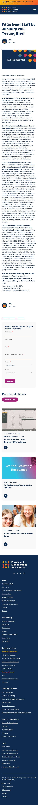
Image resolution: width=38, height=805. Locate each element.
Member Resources (9, 319)
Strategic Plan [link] (6, 594)
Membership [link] (6, 764)
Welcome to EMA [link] (7, 584)
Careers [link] (4, 607)
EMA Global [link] (5, 624)
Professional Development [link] (10, 767)
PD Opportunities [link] (7, 692)
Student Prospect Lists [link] (9, 760)
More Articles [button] (10, 399)
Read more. (15, 3)
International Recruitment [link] (10, 662)
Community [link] (6, 638)
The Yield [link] (5, 726)
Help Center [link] (6, 747)
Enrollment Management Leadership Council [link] (16, 713)
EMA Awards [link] (6, 641)
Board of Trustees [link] (7, 597)
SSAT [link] (3, 675)
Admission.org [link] (6, 790)
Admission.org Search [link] (9, 655)
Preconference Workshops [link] (10, 709)
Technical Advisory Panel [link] (10, 604)
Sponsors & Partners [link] (8, 601)
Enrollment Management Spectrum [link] (13, 699)
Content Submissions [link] (9, 736)
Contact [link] (4, 611)
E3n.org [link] (4, 797)
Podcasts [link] (5, 733)
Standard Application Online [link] (11, 658)
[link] (10, 9)
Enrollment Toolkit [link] (7, 672)
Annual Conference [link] (8, 706)
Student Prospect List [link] (9, 665)
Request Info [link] (6, 628)
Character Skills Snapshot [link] (10, 679)
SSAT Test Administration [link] (10, 750)
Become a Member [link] (8, 621)
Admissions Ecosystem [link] (9, 652)
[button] (34, 9)
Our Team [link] (5, 587)
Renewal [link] (4, 631)
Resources (21, 319)
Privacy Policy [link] (6, 783)
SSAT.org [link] (4, 793)
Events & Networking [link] (8, 696)
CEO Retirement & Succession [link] (11, 590)
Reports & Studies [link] (7, 730)
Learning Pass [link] (6, 702)
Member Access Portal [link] (9, 635)
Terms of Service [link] (7, 786)
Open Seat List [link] (6, 669)
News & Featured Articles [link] (10, 723)
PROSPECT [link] (5, 682)
